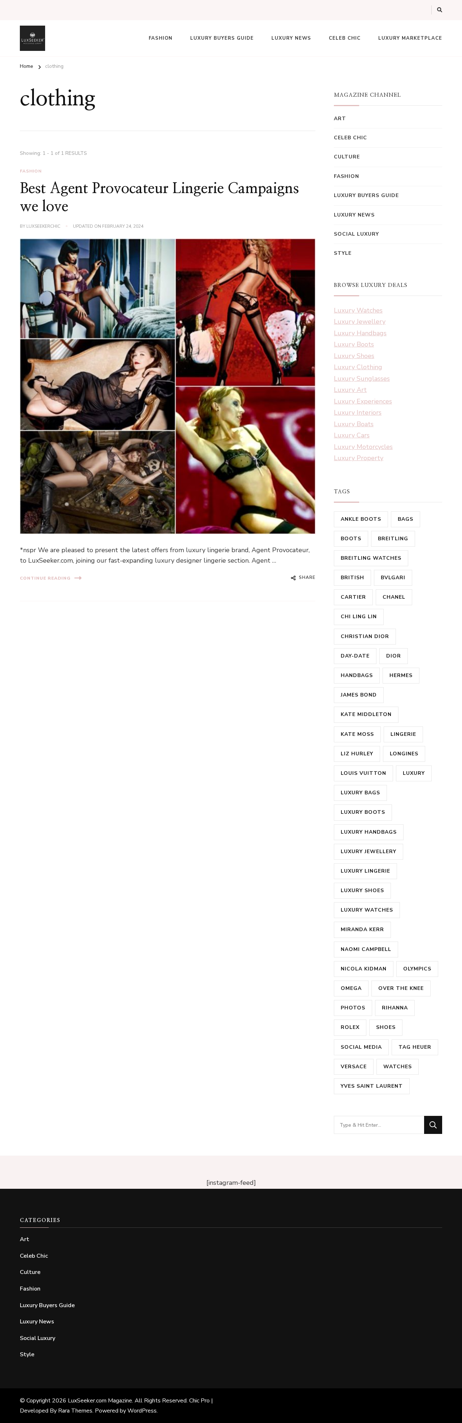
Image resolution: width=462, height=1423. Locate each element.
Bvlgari (393, 577)
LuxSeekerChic (43, 226)
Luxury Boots (354, 344)
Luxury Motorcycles (363, 446)
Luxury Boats (354, 424)
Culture (347, 156)
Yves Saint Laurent (372, 1086)
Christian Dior (365, 636)
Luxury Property (358, 458)
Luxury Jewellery (359, 321)
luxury (414, 773)
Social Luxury (356, 234)
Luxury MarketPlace (410, 38)
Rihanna (395, 1007)
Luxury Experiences (363, 401)
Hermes (401, 675)
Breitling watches (371, 558)
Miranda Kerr (362, 929)
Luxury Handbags (360, 333)
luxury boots (363, 812)
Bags (405, 519)
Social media (361, 1047)
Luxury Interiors (358, 412)
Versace (354, 1066)
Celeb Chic (345, 38)
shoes (386, 1027)
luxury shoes (362, 890)
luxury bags (360, 792)
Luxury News (291, 38)
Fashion (161, 38)
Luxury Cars (352, 435)
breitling (393, 538)
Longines (404, 753)
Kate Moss (357, 734)
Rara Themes (75, 1411)
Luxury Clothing (358, 367)
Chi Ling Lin (359, 616)
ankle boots (361, 519)
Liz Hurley (357, 753)
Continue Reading (45, 578)
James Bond (359, 694)
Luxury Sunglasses (362, 378)
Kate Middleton (366, 714)
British (352, 577)
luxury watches (367, 910)
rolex (350, 1027)
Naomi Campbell (366, 949)
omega (351, 988)
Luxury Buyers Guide (222, 38)
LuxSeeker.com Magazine (100, 1401)
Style (343, 253)
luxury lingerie (365, 871)
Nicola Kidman (364, 968)
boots (351, 538)
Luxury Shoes (354, 356)
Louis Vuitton (363, 773)
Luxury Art (350, 389)
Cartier (353, 597)
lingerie (403, 734)
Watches (397, 1066)
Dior (393, 655)
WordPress (142, 1411)
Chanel (394, 597)
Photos (353, 1007)
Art (340, 118)
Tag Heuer (414, 1047)
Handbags (357, 675)
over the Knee (401, 988)
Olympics (417, 968)
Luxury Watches (358, 310)
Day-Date (355, 655)
